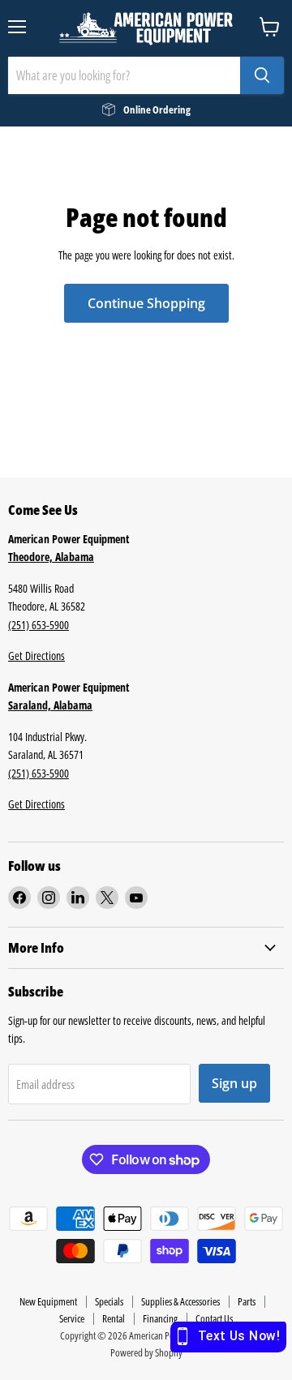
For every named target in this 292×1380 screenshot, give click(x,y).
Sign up (234, 1083)
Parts (247, 1301)
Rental (113, 1318)
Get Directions (36, 655)
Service (71, 1318)
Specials (109, 1301)
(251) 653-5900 (38, 624)
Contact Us (214, 1318)
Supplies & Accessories (180, 1301)
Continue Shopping (146, 303)
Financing (160, 1318)
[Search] (262, 75)
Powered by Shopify (146, 1352)
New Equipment (48, 1301)
